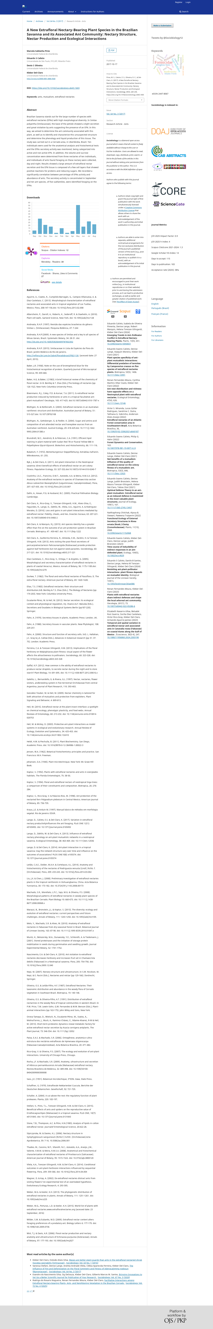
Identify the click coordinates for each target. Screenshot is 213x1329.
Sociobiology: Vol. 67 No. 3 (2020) (114, 1277)
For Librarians (157, 340)
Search (185, 11)
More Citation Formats (118, 100)
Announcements (55, 11)
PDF (112, 50)
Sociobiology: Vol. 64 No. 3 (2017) (65, 1271)
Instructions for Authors (92, 11)
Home (29, 21)
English (155, 303)
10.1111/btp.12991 (116, 375)
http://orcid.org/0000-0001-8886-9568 (41, 79)
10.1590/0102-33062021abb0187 (123, 431)
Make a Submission (162, 25)
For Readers (156, 331)
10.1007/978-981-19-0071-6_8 (121, 448)
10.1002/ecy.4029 (115, 555)
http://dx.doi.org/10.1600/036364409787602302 (50, 341)
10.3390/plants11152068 (119, 533)
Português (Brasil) (160, 308)
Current (26, 11)
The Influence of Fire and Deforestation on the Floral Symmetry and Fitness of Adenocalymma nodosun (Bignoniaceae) (83, 1268)
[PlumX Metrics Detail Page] (31, 251)
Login (188, 2)
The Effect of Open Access (127, 301)
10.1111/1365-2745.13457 (119, 507)
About (71, 11)
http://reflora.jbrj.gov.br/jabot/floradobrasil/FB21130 (53, 355)
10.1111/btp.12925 (116, 473)
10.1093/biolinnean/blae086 (121, 583)
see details (57, 282)
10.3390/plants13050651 (119, 343)
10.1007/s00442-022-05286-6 (121, 606)
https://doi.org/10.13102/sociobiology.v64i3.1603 (56, 88)
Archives (39, 11)
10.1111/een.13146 (116, 403)
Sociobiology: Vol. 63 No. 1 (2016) (82, 1262)
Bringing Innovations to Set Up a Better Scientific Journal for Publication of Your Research (87, 1276)
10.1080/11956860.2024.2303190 (123, 637)
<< (28, 1291)
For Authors (156, 335)
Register (178, 2)
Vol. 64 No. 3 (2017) (55, 21)
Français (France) (159, 314)
